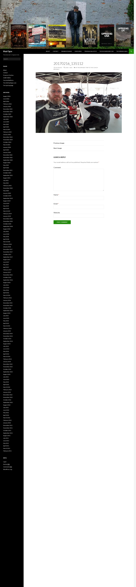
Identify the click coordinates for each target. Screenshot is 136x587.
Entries (6, 464)
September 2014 (8, 341)
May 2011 (6, 443)
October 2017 (7, 254)
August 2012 (6, 405)
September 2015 (8, 310)
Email (56, 204)
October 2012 (7, 400)
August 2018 (6, 229)
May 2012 (6, 412)
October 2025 (7, 114)
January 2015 (7, 331)
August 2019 (6, 201)
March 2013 (6, 387)
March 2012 (6, 418)
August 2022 (6, 162)
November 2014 (8, 336)
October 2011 (7, 430)
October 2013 (7, 369)
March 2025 (6, 129)
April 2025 (6, 127)
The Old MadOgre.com (106, 51)
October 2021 (7, 173)
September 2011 (8, 433)
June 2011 (6, 440)
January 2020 (7, 193)
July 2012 (6, 407)
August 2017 (6, 259)
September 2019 (8, 198)
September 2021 (8, 175)
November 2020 (8, 188)
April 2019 (6, 208)
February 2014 (7, 359)
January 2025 (7, 134)
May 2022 (6, 165)
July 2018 (6, 231)
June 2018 (6, 234)
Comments (7, 467)
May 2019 (6, 206)
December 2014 (7, 333)
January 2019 (7, 216)
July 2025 (6, 119)
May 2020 (6, 190)
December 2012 (7, 395)
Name (56, 195)
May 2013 (6, 382)
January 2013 (7, 392)
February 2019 (7, 213)
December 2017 (7, 249)
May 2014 (6, 351)
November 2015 (8, 305)
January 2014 (7, 361)
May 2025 (6, 124)
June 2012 (6, 410)
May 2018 (6, 236)
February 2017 (7, 270)
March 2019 (6, 211)
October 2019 (7, 196)
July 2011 (6, 438)
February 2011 (7, 451)
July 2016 (6, 285)
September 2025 (8, 116)
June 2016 (6, 287)
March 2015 (6, 326)
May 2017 (6, 264)
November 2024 (8, 139)
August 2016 (6, 282)
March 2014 (6, 356)
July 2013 (6, 377)
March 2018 (6, 241)
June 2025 (6, 122)
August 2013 (6, 374)
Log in (4, 462)
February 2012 (7, 420)
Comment (57, 167)
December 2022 (7, 155)
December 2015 (7, 303)
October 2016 (7, 277)
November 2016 (8, 275)
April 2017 (6, 267)
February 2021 (7, 185)
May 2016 (6, 290)
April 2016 (6, 293)
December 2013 (7, 364)
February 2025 (7, 132)
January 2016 (7, 300)
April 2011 (6, 446)
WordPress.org (7, 469)
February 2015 (7, 328)
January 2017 (7, 272)
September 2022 (8, 160)
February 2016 (7, 298)
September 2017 (8, 257)
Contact (55, 51)
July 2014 (6, 346)
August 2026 (6, 96)
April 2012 (6, 415)
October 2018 (7, 224)
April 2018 (6, 239)
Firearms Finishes (66, 51)
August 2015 (6, 313)
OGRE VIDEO (78, 51)
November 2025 (8, 111)
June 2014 (6, 349)
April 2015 (6, 323)
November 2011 (8, 428)
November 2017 (8, 252)
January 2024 (7, 147)
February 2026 (7, 104)
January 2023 (7, 152)
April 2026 (6, 101)
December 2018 (7, 219)
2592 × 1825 (68, 67)
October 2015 (7, 308)
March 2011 (6, 448)
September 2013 (8, 372)
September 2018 (8, 226)
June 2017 (6, 262)
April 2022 (6, 167)
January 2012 (7, 423)
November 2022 (8, 157)
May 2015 (6, 321)
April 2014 (6, 354)
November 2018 (8, 221)
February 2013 (7, 389)
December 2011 (7, 425)
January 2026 (7, 106)
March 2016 (6, 295)
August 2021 (6, 178)
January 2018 (7, 247)
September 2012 (8, 402)
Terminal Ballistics (90, 51)
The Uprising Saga (121, 51)
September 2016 (8, 280)
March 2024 (6, 145)
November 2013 (8, 366)
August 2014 (6, 344)
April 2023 (6, 150)
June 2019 (6, 203)
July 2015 (6, 315)
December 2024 (7, 137)
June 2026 (6, 99)
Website (57, 213)
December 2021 (7, 170)
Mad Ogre (7, 51)
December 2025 (7, 109)
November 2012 (8, 397)
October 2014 (7, 338)
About (48, 51)
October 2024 (7, 142)
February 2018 (7, 244)
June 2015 (6, 318)
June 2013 (6, 379)
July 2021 (6, 180)
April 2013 (6, 384)
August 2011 (6, 435)
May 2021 (6, 183)
